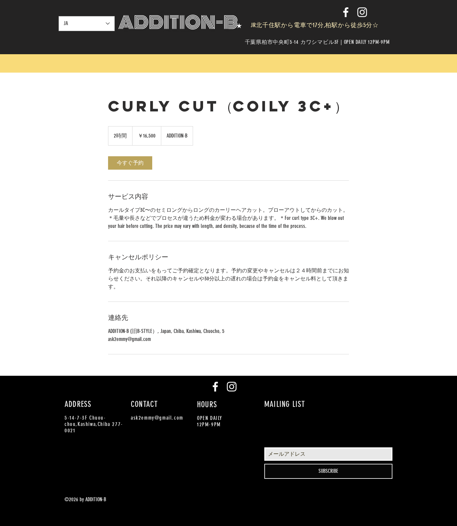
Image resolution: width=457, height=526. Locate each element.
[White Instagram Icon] (362, 12)
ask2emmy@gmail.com (157, 418)
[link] (130, 163)
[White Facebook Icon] (345, 12)
